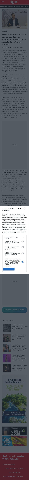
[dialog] (14, 240)
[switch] (23, 241)
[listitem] (14, 238)
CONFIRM (9, 269)
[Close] (25, 209)
